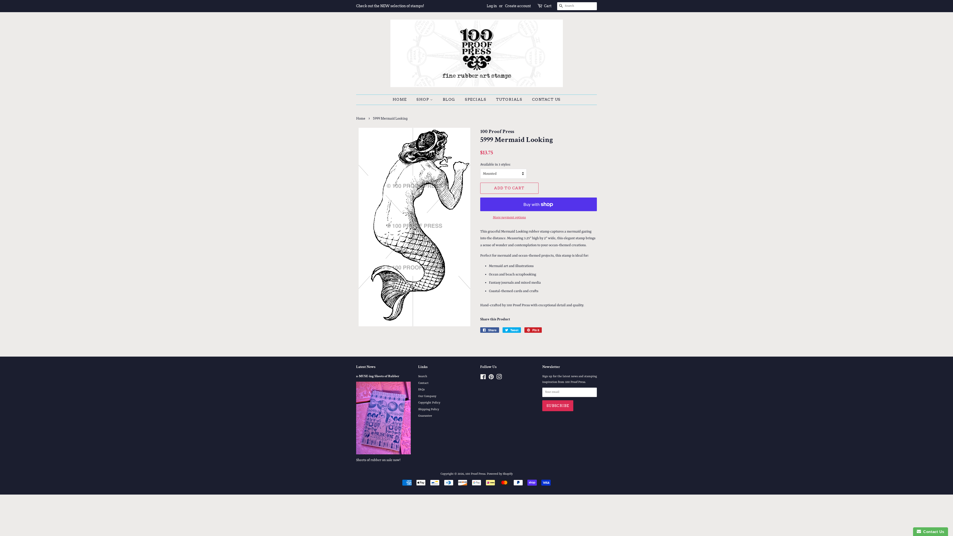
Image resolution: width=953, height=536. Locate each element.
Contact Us (546, 99)
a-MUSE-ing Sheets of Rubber (377, 376)
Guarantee (425, 416)
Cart (547, 6)
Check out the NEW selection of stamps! (390, 6)
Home (400, 99)
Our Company (427, 396)
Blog (449, 99)
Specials (475, 99)
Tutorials (509, 99)
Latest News (365, 367)
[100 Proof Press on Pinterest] (491, 378)
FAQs (421, 389)
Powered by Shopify (500, 474)
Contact (423, 383)
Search (422, 376)
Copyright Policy (429, 402)
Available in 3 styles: (495, 165)
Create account (518, 6)
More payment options (509, 217)
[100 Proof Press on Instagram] (499, 378)
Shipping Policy (428, 409)
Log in (492, 6)
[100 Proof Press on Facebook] (483, 378)
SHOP (423, 99)
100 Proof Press (475, 474)
